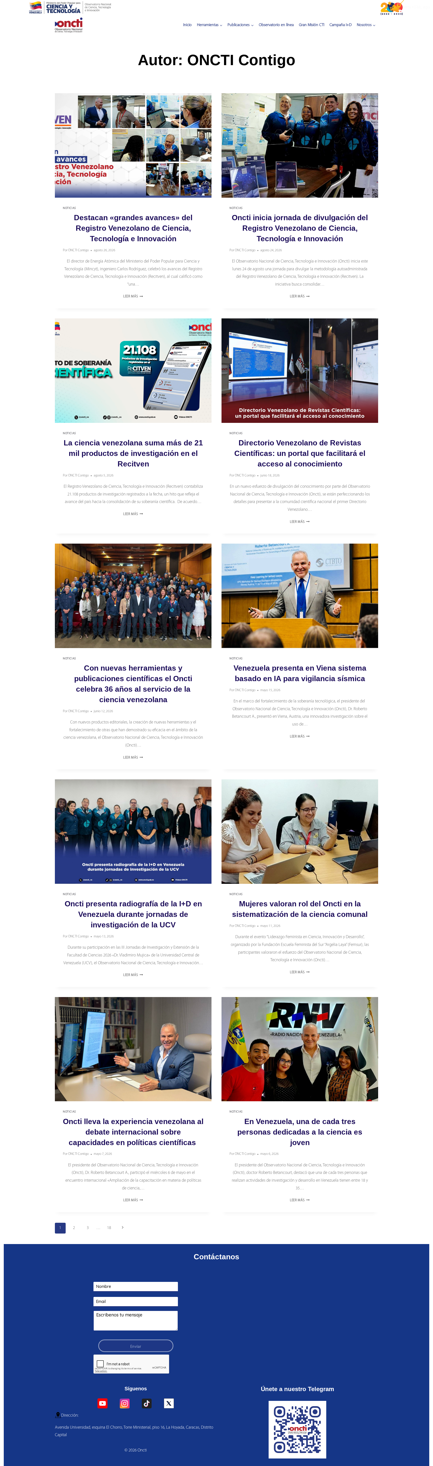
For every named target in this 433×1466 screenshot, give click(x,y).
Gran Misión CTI (311, 25)
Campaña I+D (341, 25)
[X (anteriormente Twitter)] (168, 1403)
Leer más (133, 296)
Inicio (187, 25)
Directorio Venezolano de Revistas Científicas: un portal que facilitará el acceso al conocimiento (299, 453)
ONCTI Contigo (78, 250)
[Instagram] (124, 1403)
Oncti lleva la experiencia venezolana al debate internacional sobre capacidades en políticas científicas (133, 1132)
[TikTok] (146, 1403)
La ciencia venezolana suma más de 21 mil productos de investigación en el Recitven (133, 453)
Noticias (69, 208)
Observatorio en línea (276, 25)
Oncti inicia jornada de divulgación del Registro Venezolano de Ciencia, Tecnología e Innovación (300, 228)
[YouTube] (102, 1403)
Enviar (135, 1347)
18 (109, 1228)
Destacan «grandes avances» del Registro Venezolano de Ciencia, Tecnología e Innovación (133, 228)
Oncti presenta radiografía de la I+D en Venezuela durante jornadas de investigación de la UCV (133, 914)
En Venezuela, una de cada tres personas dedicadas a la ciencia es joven (299, 1132)
